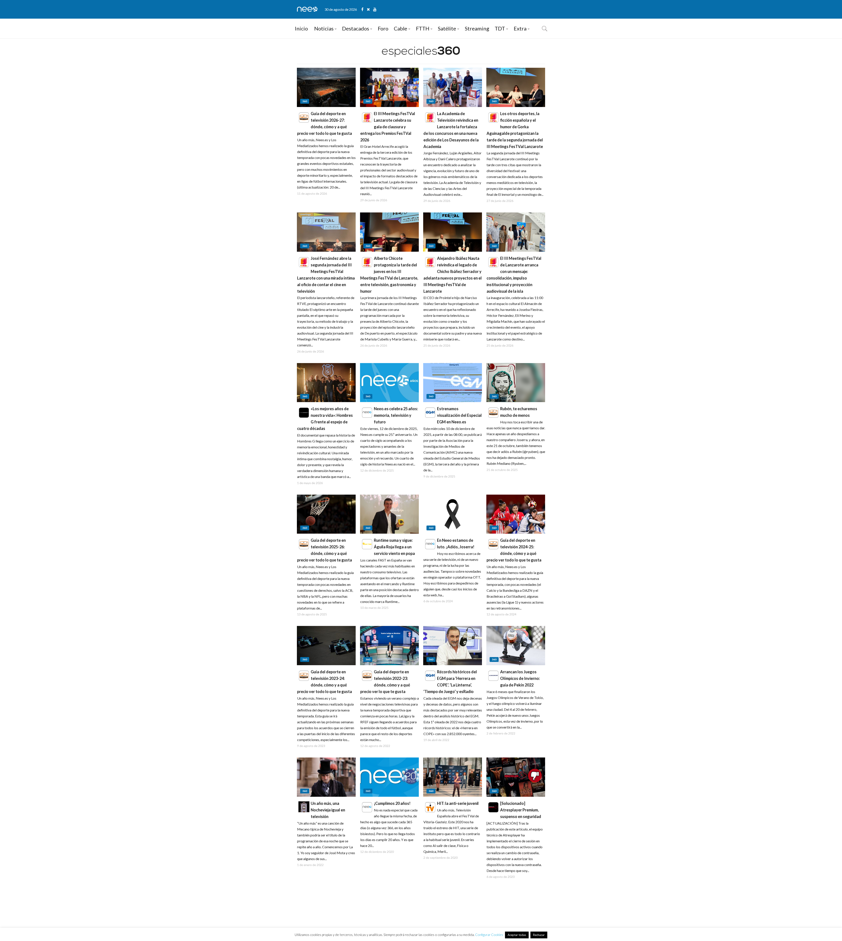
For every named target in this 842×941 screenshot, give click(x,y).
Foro (383, 28)
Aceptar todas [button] (517, 935)
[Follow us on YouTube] (374, 9)
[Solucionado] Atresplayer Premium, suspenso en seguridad (520, 810)
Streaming (477, 28)
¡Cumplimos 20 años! (392, 803)
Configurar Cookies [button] (489, 935)
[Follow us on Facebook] (364, 9)
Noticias (324, 28)
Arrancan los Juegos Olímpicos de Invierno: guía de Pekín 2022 (520, 678)
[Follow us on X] (370, 9)
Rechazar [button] (539, 935)
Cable (400, 28)
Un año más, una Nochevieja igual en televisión (328, 810)
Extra (520, 28)
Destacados (355, 28)
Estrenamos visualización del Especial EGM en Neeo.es (459, 415)
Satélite (447, 28)
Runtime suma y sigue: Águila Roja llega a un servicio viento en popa (394, 547)
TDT (500, 28)
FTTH (422, 28)
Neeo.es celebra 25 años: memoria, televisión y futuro (396, 415)
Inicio (301, 28)
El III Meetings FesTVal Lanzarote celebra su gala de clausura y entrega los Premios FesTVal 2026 (387, 126)
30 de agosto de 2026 (341, 9)
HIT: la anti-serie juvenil (458, 803)
